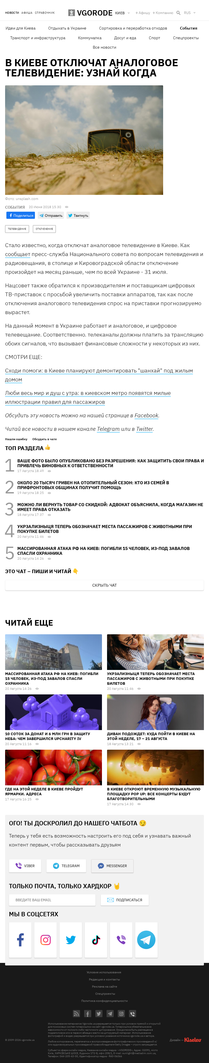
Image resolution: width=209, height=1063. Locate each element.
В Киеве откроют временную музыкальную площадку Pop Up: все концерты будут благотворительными (153, 794)
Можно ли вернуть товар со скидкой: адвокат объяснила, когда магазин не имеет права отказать (110, 507)
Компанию (164, 13)
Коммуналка (89, 37)
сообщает (17, 254)
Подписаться (129, 900)
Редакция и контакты (104, 979)
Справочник (45, 12)
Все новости (104, 47)
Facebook (146, 415)
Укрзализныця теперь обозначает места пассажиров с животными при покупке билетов (104, 529)
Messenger (117, 866)
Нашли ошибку (16, 439)
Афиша (26, 12)
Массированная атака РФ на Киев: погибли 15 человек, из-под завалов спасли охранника (103, 551)
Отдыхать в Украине (67, 28)
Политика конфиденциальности (104, 1001)
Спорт (154, 37)
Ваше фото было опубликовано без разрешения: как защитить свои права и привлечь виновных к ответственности (110, 463)
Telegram (108, 428)
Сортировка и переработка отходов (133, 28)
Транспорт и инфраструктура (37, 37)
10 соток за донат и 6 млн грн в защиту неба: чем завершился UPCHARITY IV (47, 736)
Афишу (144, 13)
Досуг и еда (125, 37)
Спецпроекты (186, 37)
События (188, 28)
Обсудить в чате (44, 439)
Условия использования (104, 972)
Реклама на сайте (104, 986)
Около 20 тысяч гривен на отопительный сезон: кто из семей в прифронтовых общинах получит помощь (93, 485)
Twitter (144, 428)
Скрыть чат (104, 585)
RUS (187, 13)
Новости (12, 12)
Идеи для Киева (20, 28)
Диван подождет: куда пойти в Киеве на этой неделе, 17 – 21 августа (151, 736)
